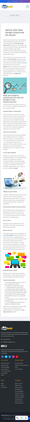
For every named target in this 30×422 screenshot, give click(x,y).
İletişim (21, 1)
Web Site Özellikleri (19, 397)
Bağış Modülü (18, 385)
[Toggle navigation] (27, 6)
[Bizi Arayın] (17, 418)
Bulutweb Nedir (4, 365)
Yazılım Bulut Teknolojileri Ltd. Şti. (16, 415)
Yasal (13, 419)
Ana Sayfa (12, 15)
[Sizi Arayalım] (26, 418)
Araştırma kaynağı (22, 62)
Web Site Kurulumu (19, 395)
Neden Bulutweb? (5, 363)
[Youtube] (17, 356)
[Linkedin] (9, 356)
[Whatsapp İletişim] (22, 418)
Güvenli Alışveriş (5, 369)
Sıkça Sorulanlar (15, 1)
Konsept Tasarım (19, 393)
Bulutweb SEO (18, 389)
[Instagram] (13, 356)
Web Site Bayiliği (5, 367)
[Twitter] (6, 356)
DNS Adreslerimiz (19, 403)
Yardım (8, 1)
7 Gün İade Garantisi (6, 371)
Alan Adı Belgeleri (19, 391)
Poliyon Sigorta (18, 387)
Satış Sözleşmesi (19, 363)
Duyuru (2, 385)
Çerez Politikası (18, 369)
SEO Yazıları (4, 387)
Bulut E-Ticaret (18, 383)
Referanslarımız (19, 399)
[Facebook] (2, 356)
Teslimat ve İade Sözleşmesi (22, 365)
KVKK (16, 367)
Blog (17, 15)
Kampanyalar (4, 373)
